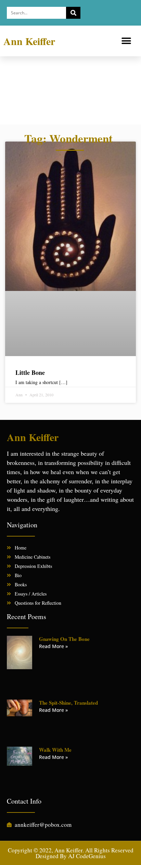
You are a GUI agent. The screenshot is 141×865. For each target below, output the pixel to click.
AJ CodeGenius (87, 856)
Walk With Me (55, 749)
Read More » (53, 646)
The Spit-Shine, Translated (68, 702)
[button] (126, 41)
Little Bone (30, 372)
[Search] (73, 13)
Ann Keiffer (29, 40)
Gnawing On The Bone (64, 639)
